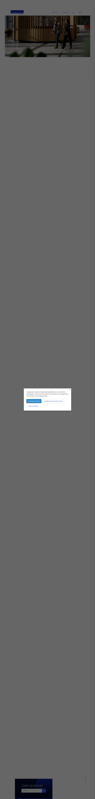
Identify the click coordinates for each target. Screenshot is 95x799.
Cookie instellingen (33, 406)
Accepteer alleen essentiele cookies (53, 401)
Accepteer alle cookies (34, 401)
